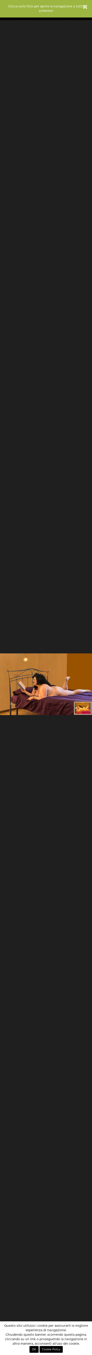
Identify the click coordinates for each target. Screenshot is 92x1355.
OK (34, 1349)
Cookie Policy (51, 1349)
